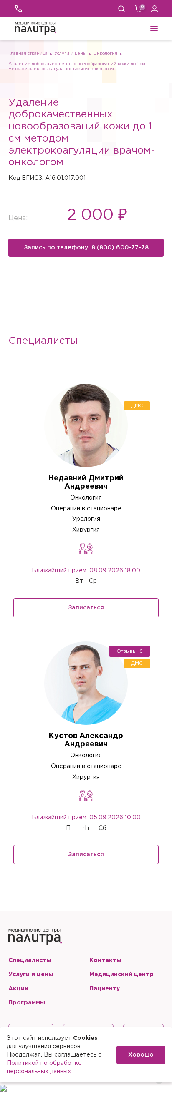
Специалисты (29, 960)
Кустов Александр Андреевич (85, 740)
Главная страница (28, 53)
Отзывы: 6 (129, 651)
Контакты (105, 960)
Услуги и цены (70, 53)
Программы (26, 1002)
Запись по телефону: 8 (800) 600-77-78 (86, 247)
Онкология (105, 53)
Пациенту (104, 988)
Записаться (86, 607)
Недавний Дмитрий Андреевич (86, 482)
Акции (18, 988)
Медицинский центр (121, 974)
